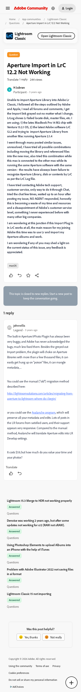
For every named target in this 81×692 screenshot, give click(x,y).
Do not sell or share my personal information (33, 679)
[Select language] (53, 8)
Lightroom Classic (57, 19)
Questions (14, 23)
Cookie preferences (19, 672)
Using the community (20, 666)
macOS (13, 265)
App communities (31, 19)
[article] (40, 400)
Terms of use (42, 666)
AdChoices (18, 686)
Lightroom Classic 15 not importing (29, 594)
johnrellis (19, 325)
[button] (7, 9)
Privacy (56, 666)
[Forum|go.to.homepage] (31, 8)
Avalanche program (44, 412)
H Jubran (19, 87)
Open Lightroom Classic (56, 36)
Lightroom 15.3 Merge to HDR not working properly (39, 500)
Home (12, 19)
